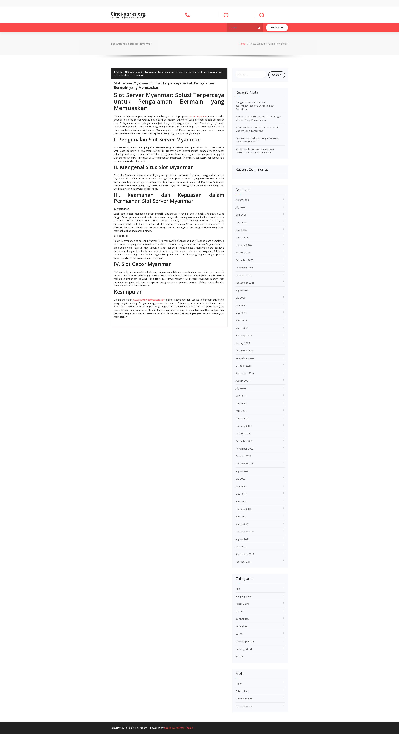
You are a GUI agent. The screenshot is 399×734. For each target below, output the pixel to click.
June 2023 (241, 486)
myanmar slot (154, 72)
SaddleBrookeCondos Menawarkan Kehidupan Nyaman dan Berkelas (255, 151)
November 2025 (245, 267)
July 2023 (241, 478)
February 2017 (244, 561)
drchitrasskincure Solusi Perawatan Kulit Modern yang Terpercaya (257, 129)
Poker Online (243, 603)
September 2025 (245, 282)
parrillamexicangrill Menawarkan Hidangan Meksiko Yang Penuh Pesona (258, 118)
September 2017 (245, 554)
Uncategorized (134, 72)
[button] (259, 27)
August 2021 (243, 539)
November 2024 (245, 358)
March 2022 (242, 524)
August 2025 (243, 290)
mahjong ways (243, 596)
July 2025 (241, 297)
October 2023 (243, 456)
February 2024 (244, 425)
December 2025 (245, 260)
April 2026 (241, 229)
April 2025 (241, 320)
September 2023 (245, 463)
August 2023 (243, 471)
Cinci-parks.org (128, 14)
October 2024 (243, 365)
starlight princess (245, 641)
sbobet (239, 611)
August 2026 (243, 199)
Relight (119, 72)
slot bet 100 (242, 618)
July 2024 (241, 388)
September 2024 (245, 373)
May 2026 (241, 222)
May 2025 (241, 312)
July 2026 (241, 207)
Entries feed (242, 691)
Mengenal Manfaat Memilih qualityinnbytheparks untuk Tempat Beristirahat (255, 106)
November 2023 (245, 448)
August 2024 (243, 380)
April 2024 (241, 410)
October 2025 (243, 275)
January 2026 (243, 252)
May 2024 (241, 403)
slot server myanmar (134, 74)
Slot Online (241, 626)
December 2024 (245, 350)
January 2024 (243, 433)
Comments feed (244, 698)
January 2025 (243, 343)
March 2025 (242, 327)
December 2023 (245, 441)
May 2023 (241, 493)
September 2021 (245, 531)
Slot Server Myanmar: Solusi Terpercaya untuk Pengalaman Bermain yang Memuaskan (164, 85)
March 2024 (242, 418)
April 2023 (241, 501)
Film (238, 588)
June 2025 (241, 305)
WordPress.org (244, 706)
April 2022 (241, 516)
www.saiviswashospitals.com (149, 299)
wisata (239, 656)
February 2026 (244, 244)
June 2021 (241, 546)
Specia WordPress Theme (178, 727)
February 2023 (244, 508)
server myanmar (170, 72)
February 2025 (244, 335)
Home (241, 43)
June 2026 (241, 214)
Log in (239, 683)
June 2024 (241, 395)
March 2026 (242, 237)
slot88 (239, 633)
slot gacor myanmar (208, 72)
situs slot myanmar (188, 72)
